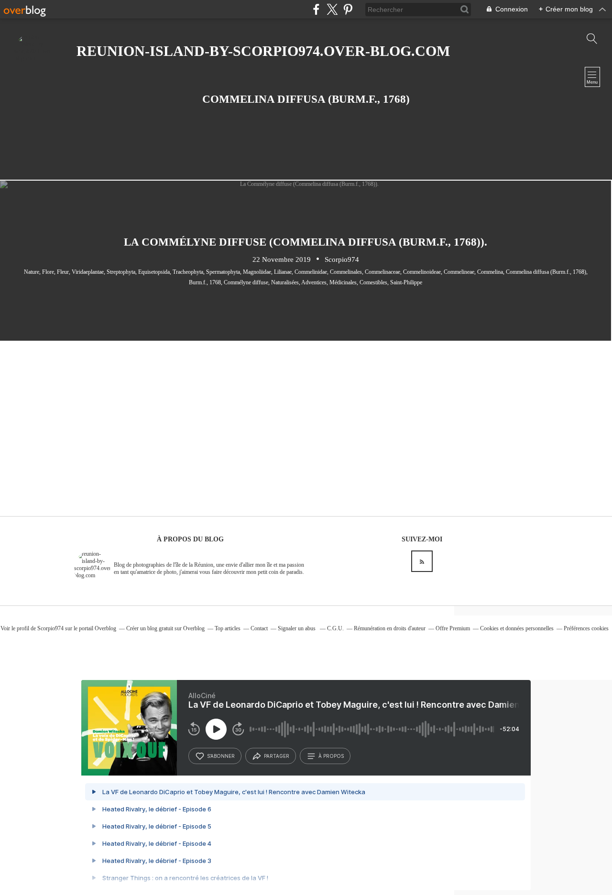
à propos (331, 756)
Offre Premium (453, 628)
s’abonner (221, 756)
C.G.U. (335, 628)
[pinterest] (348, 9)
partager (276, 756)
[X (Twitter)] (332, 9)
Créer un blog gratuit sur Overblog (165, 628)
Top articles (227, 628)
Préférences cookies (586, 628)
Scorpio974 (50, 628)
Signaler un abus (297, 628)
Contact (259, 628)
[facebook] (316, 9)
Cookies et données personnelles (517, 628)
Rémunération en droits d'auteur (390, 628)
